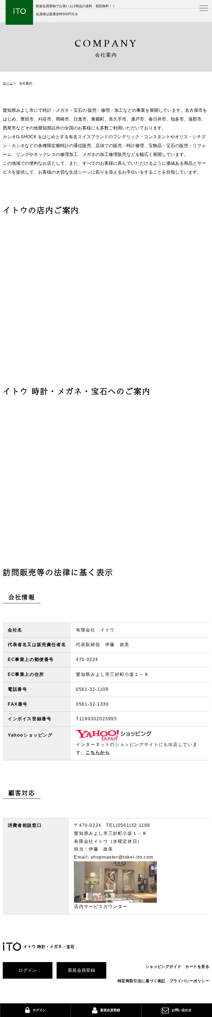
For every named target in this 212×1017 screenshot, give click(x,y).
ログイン (27, 970)
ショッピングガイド (163, 966)
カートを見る (197, 966)
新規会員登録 (81, 970)
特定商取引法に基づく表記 (141, 981)
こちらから (98, 752)
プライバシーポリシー (189, 981)
